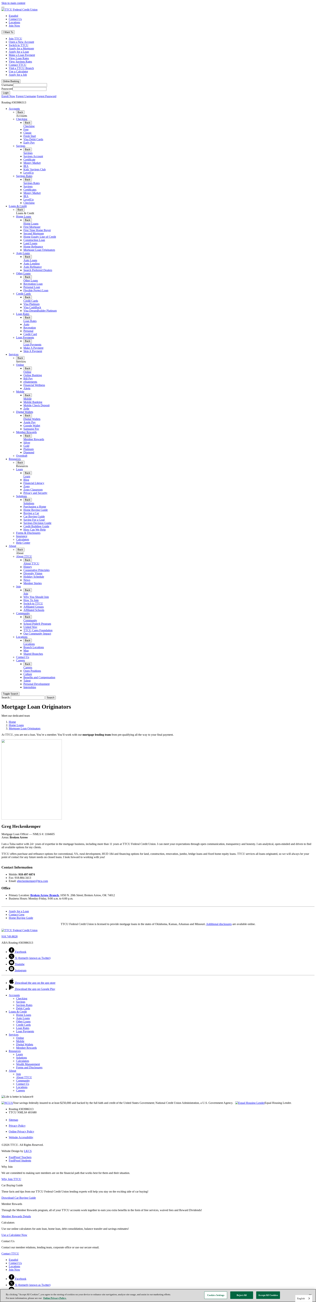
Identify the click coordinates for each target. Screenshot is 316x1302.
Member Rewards (26, 432)
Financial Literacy (33, 483)
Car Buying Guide (34, 516)
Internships (29, 687)
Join (18, 586)
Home (12, 721)
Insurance (21, 536)
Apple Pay (29, 422)
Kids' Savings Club (34, 169)
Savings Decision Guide (37, 523)
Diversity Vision (32, 573)
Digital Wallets (24, 411)
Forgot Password (46, 96)
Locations (14, 22)
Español (13, 15)
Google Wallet (31, 425)
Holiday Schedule (33, 576)
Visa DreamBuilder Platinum (40, 310)
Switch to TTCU (18, 45)
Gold (26, 445)
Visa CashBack (32, 307)
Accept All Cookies (268, 1295)
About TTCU (24, 556)
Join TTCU (15, 38)
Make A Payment (33, 347)
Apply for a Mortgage (21, 48)
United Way (30, 627)
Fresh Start (29, 136)
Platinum (28, 449)
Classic (27, 132)
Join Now (14, 25)
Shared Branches (33, 653)
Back (20, 112)
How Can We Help (34, 529)
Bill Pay (28, 378)
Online (20, 364)
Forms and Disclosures (29, 1067)
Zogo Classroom (33, 489)
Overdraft (21, 455)
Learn (19, 469)
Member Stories (32, 583)
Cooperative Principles (36, 570)
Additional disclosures (219, 924)
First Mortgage (31, 226)
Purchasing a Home (34, 506)
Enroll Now (8, 96)
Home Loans (23, 216)
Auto (26, 324)
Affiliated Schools (33, 610)
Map (26, 650)
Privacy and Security (35, 492)
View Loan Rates (19, 58)
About (12, 546)
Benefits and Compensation (39, 677)
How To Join (31, 600)
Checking (21, 119)
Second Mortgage (33, 233)
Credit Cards (23, 293)
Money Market (32, 162)
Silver (26, 442)
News (26, 579)
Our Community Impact (37, 633)
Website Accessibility (21, 1137)
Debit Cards (23, 1008)
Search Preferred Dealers (37, 270)
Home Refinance (33, 246)
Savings (20, 145)
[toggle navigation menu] (2, 7)
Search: (5, 697)
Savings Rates (24, 176)
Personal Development (36, 683)
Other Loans (23, 273)
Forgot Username (26, 96)
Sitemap (13, 1119)
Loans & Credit (18, 206)
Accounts (14, 108)
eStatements (30, 381)
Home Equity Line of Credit (39, 236)
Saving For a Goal (34, 519)
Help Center (23, 542)
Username (7, 84)
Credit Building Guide (36, 526)
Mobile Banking (32, 402)
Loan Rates (22, 313)
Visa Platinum (31, 304)
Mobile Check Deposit (36, 405)
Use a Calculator (18, 71)
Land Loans (30, 243)
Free (26, 129)
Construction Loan (34, 240)
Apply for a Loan (19, 51)
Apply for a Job (18, 74)
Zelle (26, 408)
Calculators (22, 539)
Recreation (29, 327)
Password (7, 88)
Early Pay (29, 142)
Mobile (20, 391)
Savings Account (33, 156)
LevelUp (28, 172)
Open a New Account (21, 41)
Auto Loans (23, 253)
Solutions (21, 496)
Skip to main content (13, 3)
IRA (26, 166)
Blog (26, 479)
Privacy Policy (17, 1125)
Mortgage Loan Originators (39, 249)
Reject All (242, 1295)
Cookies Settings (215, 1295)
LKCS (28, 1151)
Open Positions (32, 670)
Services (13, 354)
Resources (15, 459)
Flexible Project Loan (35, 290)
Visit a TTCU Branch (21, 68)
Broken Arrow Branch (44, 895)
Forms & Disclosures (28, 532)
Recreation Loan (33, 283)
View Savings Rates (20, 61)
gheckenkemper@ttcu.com (32, 881)
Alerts (26, 388)
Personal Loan (31, 287)
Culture (27, 674)
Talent (27, 680)
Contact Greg (16, 914)
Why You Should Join (36, 596)
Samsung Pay (31, 428)
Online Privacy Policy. (54, 1298)
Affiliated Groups (33, 606)
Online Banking (32, 375)
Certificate (29, 159)
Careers (20, 660)
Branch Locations (33, 647)
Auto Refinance (32, 266)
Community (23, 613)
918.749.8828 (9, 936)
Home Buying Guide (35, 509)
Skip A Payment (32, 351)
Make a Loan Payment (22, 55)
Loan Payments (25, 337)
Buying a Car (31, 513)
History (27, 566)
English (301, 1298)
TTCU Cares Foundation (37, 630)
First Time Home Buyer (37, 230)
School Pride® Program (37, 623)
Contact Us (15, 19)
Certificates (29, 189)
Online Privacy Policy (21, 1131)
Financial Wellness (34, 385)
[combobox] (303, 1298)
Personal (28, 330)
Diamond (28, 452)
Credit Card (30, 334)
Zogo (26, 486)
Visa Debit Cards (33, 139)
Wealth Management (28, 1064)
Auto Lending (31, 263)
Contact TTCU (17, 64)
